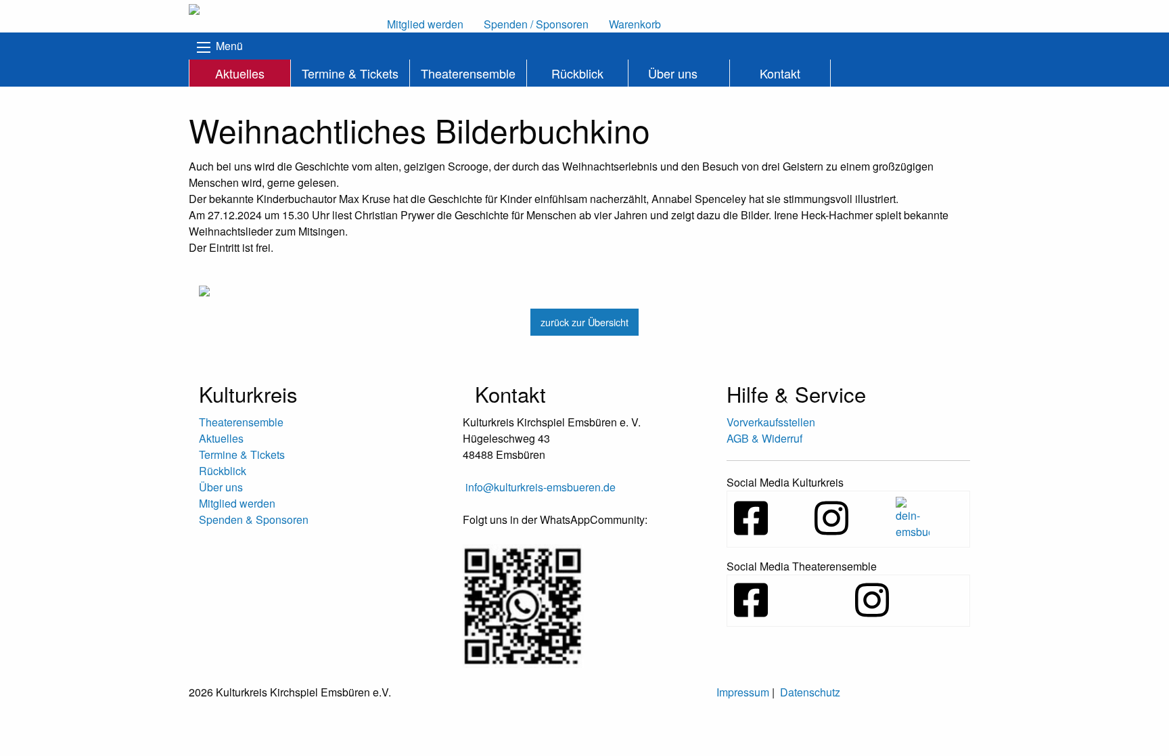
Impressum (742, 692)
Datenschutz (810, 692)
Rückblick (577, 73)
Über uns (672, 73)
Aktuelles (240, 73)
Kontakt (780, 73)
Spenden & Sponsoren (253, 519)
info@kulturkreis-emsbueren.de (540, 487)
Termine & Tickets (350, 73)
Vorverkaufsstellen (771, 422)
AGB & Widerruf (764, 438)
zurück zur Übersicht (584, 322)
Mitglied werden (237, 503)
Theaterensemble (468, 73)
